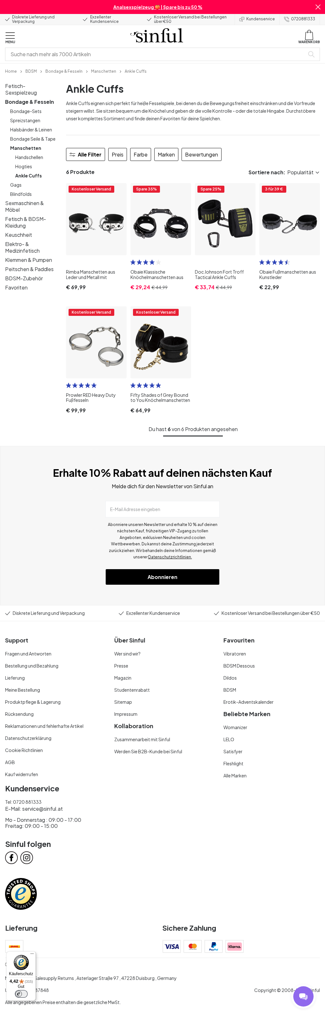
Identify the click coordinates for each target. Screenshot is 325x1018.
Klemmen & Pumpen (28, 259)
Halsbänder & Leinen (31, 129)
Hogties (23, 166)
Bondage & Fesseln (29, 101)
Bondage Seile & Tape (33, 139)
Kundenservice (260, 19)
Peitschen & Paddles (29, 269)
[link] (11, 71)
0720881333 (303, 19)
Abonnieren (162, 577)
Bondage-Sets (26, 111)
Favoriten (16, 287)
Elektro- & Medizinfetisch (22, 247)
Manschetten (25, 148)
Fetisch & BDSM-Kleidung (25, 222)
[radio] (133, 262)
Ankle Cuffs (28, 175)
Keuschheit (18, 234)
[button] (318, 7)
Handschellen (29, 157)
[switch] (21, 994)
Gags (16, 185)
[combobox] (156, 54)
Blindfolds (21, 194)
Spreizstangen (25, 120)
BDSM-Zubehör (24, 278)
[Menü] (32, 955)
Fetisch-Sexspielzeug (21, 89)
